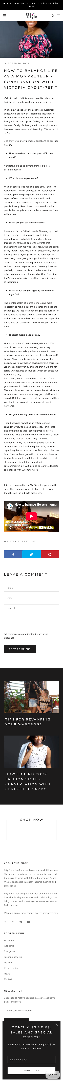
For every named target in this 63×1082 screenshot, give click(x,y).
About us (9, 940)
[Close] (56, 1024)
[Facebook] (5, 922)
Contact (8, 979)
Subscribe (31, 1070)
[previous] (6, 830)
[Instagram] (13, 922)
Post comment (20, 649)
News (7, 973)
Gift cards (9, 945)
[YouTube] (28, 922)
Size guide (9, 951)
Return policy (11, 968)
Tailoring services (13, 957)
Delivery (8, 962)
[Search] (52, 15)
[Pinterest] (20, 922)
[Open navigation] (4, 15)
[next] (56, 830)
